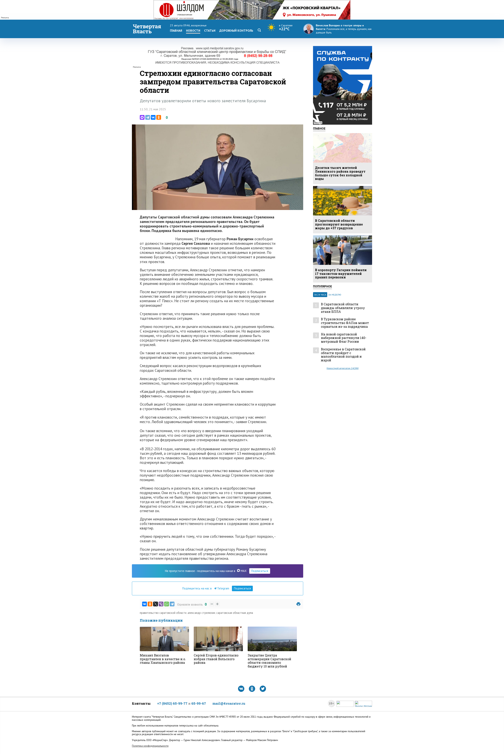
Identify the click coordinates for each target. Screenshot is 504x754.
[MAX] (142, 117)
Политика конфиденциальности (150, 746)
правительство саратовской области (163, 613)
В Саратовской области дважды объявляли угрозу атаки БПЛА (343, 307)
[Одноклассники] (158, 117)
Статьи (209, 30)
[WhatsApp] (166, 604)
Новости (193, 30)
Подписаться (259, 571)
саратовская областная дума (234, 613)
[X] (155, 604)
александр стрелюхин (201, 613)
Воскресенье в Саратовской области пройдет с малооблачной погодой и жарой (343, 354)
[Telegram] (147, 117)
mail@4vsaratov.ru (228, 703)
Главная (176, 30)
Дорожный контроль (236, 30)
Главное (319, 128)
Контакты (141, 703)
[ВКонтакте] (153, 117)
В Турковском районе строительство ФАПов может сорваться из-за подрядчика (345, 322)
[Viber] (161, 604)
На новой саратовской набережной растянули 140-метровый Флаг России (343, 337)
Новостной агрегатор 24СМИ (343, 368)
